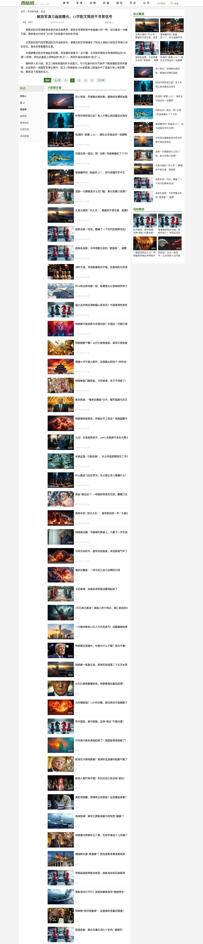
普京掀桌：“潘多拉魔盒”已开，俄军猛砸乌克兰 (101, 399)
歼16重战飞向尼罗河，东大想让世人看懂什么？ (101, 475)
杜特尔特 (24, 129)
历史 (133, 3)
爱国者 (23, 109)
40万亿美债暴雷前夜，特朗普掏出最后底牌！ (100, 683)
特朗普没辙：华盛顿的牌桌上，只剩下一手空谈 (101, 532)
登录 (176, 3)
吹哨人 (23, 96)
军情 (79, 3)
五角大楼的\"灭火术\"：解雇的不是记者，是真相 (146, 37)
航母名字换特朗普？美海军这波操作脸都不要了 (101, 759)
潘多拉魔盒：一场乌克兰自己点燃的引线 (97, 570)
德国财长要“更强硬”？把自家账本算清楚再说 (100, 854)
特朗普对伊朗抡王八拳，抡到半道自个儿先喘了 (101, 835)
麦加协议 (24, 123)
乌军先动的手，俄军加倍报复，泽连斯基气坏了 (101, 551)
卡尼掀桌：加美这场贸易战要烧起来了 (96, 589)
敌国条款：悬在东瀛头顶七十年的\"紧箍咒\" (99, 930)
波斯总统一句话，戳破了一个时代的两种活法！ (101, 229)
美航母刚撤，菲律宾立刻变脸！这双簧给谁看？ (101, 797)
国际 (120, 3)
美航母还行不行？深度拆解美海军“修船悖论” (100, 892)
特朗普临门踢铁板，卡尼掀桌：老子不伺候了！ (101, 380)
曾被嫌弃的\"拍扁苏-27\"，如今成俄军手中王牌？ (171, 37)
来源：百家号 (28, 22)
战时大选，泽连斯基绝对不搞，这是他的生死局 (101, 267)
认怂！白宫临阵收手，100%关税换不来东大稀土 (102, 437)
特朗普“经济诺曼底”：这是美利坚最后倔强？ (100, 911)
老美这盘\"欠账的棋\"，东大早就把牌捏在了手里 (102, 456)
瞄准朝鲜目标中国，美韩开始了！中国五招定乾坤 (169, 233)
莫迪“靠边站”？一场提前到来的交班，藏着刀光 (101, 494)
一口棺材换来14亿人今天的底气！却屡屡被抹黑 (101, 627)
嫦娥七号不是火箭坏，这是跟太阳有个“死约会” (101, 362)
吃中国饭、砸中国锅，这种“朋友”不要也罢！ (100, 721)
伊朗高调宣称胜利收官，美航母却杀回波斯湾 (100, 873)
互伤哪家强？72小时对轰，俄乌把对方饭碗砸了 (101, 702)
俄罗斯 (23, 116)
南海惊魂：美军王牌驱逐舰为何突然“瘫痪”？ (100, 816)
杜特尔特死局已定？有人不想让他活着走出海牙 (101, 115)
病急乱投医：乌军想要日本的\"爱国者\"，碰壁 (101, 248)
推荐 (66, 3)
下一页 (101, 80)
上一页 (57, 80)
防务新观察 (33, 11)
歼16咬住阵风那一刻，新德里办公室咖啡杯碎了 (101, 286)
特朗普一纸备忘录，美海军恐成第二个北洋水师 (101, 664)
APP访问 (161, 3)
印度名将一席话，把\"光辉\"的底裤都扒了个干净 (102, 153)
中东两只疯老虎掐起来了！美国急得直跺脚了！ (101, 740)
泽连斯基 (24, 136)
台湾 (146, 3)
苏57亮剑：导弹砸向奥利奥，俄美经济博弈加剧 (101, 96)
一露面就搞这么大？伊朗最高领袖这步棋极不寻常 (144, 255)
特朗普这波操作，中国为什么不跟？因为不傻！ (101, 646)
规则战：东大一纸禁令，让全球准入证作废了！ (169, 255)
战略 (93, 3)
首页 (23, 11)
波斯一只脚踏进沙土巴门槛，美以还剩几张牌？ (101, 191)
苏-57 (22, 103)
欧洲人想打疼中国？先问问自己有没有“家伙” (100, 778)
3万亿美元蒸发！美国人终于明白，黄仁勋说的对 (102, 608)
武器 (106, 3)
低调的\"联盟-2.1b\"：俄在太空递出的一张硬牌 (101, 134)
